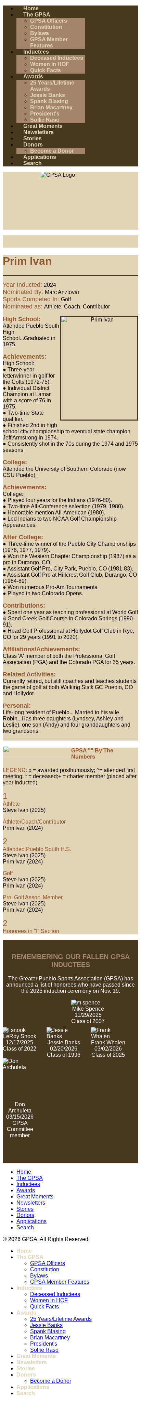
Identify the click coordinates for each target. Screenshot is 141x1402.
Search (32, 163)
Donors (33, 145)
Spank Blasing (49, 101)
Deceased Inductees (56, 58)
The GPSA (36, 15)
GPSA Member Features (49, 42)
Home (31, 8)
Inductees (36, 52)
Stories (32, 138)
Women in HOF (49, 64)
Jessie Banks (47, 95)
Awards (33, 76)
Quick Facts (45, 70)
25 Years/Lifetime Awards (61, 1319)
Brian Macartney (51, 107)
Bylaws (39, 33)
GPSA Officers (48, 21)
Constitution (46, 27)
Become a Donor (52, 151)
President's (45, 114)
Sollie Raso (45, 120)
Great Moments (43, 126)
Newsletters (38, 132)
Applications (39, 157)
